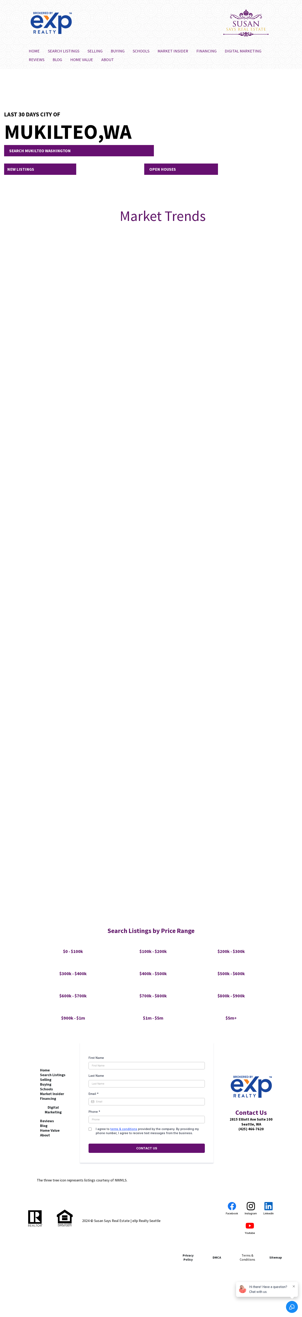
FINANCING (206, 50)
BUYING (117, 50)
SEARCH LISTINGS (63, 50)
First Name (96, 1057)
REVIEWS (36, 59)
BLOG (57, 59)
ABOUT (107, 59)
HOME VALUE (81, 59)
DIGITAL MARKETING (243, 50)
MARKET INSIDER (173, 50)
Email (94, 1093)
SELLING (95, 50)
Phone (94, 1111)
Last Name (96, 1075)
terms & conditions (123, 1129)
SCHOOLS (141, 50)
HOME (34, 50)
